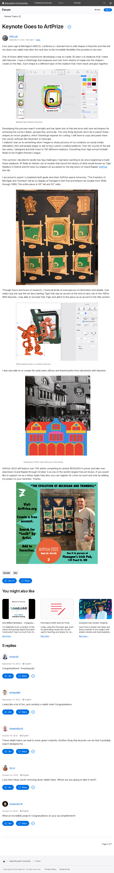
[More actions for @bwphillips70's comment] (33, 751)
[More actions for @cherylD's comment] (33, 676)
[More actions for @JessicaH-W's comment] (33, 823)
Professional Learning (43, 3)
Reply (27, 581)
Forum (60, 3)
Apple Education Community (20, 861)
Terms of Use (64, 869)
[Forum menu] (64, 3)
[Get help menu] (82, 3)
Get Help (77, 3)
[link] (57, 96)
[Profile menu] (112, 3)
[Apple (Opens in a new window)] (4, 861)
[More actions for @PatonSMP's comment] (33, 712)
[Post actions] (68, 27)
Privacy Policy (50, 869)
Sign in (107, 10)
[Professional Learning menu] (52, 3)
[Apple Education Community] (15, 3)
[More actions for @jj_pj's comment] (33, 787)
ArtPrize (103, 166)
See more (6, 636)
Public (38, 40)
